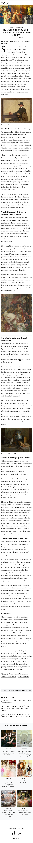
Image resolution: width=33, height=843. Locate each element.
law (20, 360)
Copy (30, 690)
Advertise (12, 828)
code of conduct (6, 143)
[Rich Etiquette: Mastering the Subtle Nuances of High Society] (8, 798)
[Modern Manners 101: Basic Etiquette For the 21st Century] (24, 798)
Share (21, 37)
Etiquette (9, 748)
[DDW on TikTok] (19, 838)
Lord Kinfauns (20, 674)
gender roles (19, 84)
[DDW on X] (16, 838)
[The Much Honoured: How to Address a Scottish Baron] (8, 738)
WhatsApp (10, 690)
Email (25, 690)
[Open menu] (31, 2)
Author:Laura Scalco (16, 685)
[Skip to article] (16, 14)
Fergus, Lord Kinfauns (8, 677)
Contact (21, 828)
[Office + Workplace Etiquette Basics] (24, 768)
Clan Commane (23, 677)
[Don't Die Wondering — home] (10, 2)
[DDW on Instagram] (14, 838)
